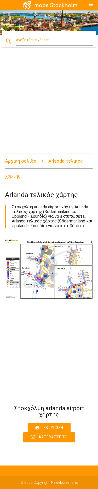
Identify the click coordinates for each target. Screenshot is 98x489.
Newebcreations (64, 482)
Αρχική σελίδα (20, 161)
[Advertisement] (49, 105)
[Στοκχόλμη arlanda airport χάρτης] (49, 298)
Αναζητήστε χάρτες (33, 40)
